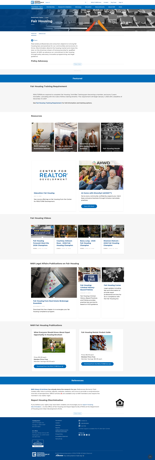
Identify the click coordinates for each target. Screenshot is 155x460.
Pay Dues (113, 2)
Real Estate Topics (37, 7)
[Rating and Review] (38, 446)
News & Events (99, 7)
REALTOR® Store (96, 2)
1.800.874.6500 (85, 423)
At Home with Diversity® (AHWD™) (96, 193)
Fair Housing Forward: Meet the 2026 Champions (41, 243)
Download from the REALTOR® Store (49, 366)
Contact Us (84, 420)
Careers (57, 422)
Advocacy (78, 7)
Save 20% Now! (89, 206)
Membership (50, 7)
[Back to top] (150, 456)
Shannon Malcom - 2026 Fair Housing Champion (112, 243)
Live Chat (83, 426)
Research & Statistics (64, 7)
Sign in (121, 2)
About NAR (111, 7)
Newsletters (58, 420)
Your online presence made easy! (74, 455)
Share (35, 40)
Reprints (57, 427)
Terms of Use (58, 438)
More (120, 7)
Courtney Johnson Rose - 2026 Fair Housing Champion (65, 243)
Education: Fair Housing (44, 193)
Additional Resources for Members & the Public (61, 430)
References (42, 33)
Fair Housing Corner (112, 285)
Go (85, 2)
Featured (33, 33)
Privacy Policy (59, 434)
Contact (106, 2)
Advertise (57, 425)
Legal (47, 17)
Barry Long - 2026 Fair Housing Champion (87, 243)
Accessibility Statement (61, 436)
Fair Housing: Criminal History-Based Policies (87, 287)
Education (88, 7)
